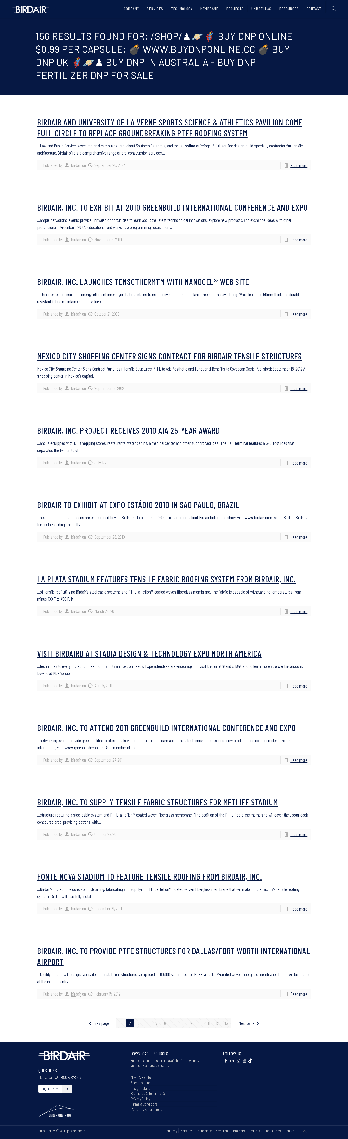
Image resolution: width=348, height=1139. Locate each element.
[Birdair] (31, 7)
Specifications (141, 1082)
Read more (298, 165)
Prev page (101, 1023)
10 (199, 1023)
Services (187, 1130)
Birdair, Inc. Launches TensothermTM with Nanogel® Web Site (143, 282)
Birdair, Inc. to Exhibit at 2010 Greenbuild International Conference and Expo (172, 207)
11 (209, 1023)
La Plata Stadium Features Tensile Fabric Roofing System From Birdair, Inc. (166, 579)
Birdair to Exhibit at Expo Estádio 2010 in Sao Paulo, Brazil (138, 505)
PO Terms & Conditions (146, 1109)
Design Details (140, 1088)
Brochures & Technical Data (149, 1093)
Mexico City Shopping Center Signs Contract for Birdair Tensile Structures (169, 356)
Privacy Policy (140, 1098)
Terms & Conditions (144, 1104)
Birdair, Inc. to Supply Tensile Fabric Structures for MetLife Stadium (157, 802)
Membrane (222, 1130)
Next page (246, 1023)
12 (217, 1023)
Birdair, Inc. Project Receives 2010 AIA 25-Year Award (128, 430)
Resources (273, 1130)
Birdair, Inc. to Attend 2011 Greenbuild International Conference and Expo (166, 728)
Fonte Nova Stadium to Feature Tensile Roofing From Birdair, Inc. (149, 876)
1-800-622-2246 (71, 1077)
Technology (204, 1130)
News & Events (141, 1077)
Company (171, 1130)
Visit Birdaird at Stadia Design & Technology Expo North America (149, 653)
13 (226, 1023)
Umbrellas (255, 1130)
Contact (290, 1130)
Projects (239, 1130)
